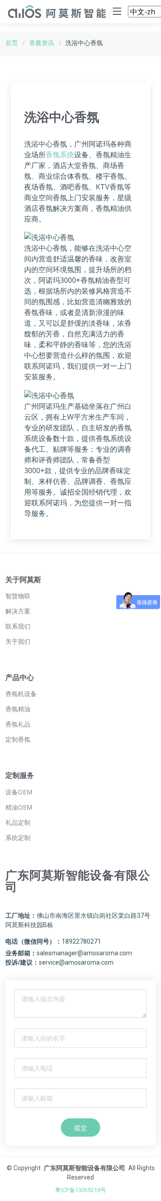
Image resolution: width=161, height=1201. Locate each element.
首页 (11, 42)
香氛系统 (60, 155)
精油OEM (18, 807)
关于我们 (17, 641)
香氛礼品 (17, 724)
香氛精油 (17, 709)
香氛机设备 (21, 694)
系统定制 (17, 838)
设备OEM (18, 792)
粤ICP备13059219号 (80, 1190)
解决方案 (17, 611)
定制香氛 (17, 739)
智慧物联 (17, 596)
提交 (80, 1127)
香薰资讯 (41, 42)
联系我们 (17, 626)
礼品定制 (17, 822)
